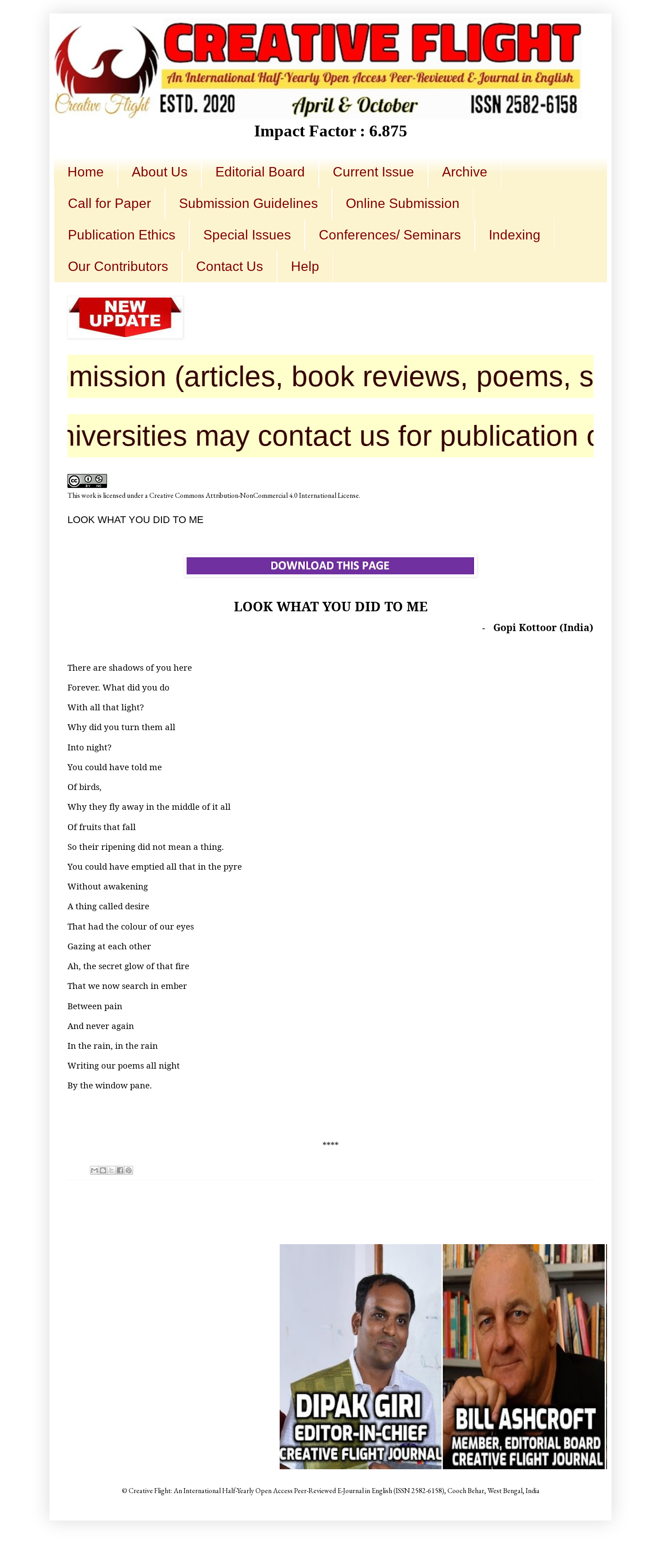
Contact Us (229, 266)
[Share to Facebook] (120, 1170)
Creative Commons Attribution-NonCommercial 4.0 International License (254, 495)
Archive (464, 171)
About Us (160, 171)
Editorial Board (260, 171)
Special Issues (247, 234)
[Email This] (94, 1170)
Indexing (514, 234)
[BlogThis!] (102, 1170)
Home (85, 171)
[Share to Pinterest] (128, 1170)
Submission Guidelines (248, 203)
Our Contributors (118, 266)
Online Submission (403, 203)
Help (305, 266)
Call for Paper (109, 203)
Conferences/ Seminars (390, 234)
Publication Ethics (121, 234)
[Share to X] (111, 1170)
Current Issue (373, 171)
